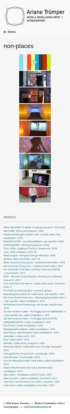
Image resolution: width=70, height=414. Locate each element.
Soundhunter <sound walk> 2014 (22, 357)
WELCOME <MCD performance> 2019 (23, 231)
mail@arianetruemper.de (37, 407)
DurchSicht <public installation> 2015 (23, 325)
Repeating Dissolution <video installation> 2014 (29, 329)
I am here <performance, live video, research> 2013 (32, 381)
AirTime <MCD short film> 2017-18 (22, 259)
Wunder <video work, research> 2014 (24, 343)
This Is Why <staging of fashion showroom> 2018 (30, 248)
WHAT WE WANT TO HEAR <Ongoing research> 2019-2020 (34, 227)
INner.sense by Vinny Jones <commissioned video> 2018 (34, 262)
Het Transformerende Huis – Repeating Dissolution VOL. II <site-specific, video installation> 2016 (35, 299)
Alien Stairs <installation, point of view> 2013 (28, 374)
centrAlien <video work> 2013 (20, 336)
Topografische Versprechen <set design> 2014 (29, 353)
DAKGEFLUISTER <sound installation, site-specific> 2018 (33, 241)
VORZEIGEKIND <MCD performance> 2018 (26, 245)
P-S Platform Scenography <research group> (28, 290)
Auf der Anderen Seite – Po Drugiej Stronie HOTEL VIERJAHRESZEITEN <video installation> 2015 (30, 320)
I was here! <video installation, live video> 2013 (29, 385)
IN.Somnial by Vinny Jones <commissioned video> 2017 (33, 266)
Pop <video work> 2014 (16, 339)
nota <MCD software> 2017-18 (20, 252)
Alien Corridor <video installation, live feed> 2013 (30, 378)
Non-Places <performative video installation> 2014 (31, 332)
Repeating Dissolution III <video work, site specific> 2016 (34, 294)
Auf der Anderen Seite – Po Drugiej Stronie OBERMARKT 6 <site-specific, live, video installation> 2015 (35, 313)
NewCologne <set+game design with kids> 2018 (29, 255)
